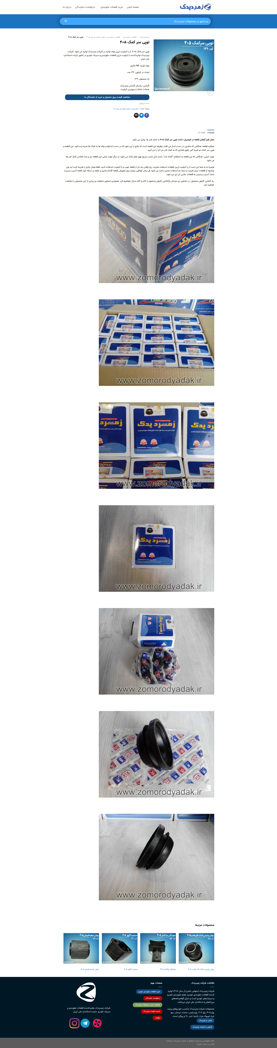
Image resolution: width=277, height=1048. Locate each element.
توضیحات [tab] (210, 132)
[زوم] (210, 93)
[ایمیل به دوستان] (136, 115)
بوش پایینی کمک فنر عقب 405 (201, 969)
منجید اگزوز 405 (130, 969)
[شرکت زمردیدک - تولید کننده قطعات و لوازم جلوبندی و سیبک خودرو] (195, 7)
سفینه (199, 1044)
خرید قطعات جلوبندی (112, 7)
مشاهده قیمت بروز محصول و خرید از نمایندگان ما (107, 97)
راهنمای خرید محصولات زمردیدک (147, 1005)
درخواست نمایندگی (85, 7)
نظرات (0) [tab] (201, 132)
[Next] (63, 953)
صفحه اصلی (133, 7)
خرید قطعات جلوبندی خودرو (149, 991)
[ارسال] (65, 21)
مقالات (157, 1018)
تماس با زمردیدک (205, 1020)
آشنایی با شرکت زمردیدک (202, 1027)
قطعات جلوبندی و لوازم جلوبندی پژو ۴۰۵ (103, 37)
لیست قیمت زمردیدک (151, 1011)
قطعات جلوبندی (129, 37)
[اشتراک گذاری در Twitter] (141, 115)
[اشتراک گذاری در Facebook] (146, 115)
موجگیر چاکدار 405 (168, 969)
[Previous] (214, 953)
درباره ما (67, 7)
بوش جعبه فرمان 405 (90, 969)
